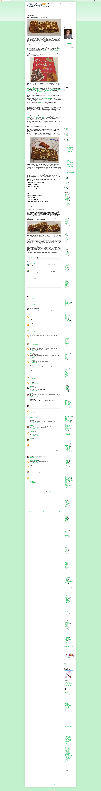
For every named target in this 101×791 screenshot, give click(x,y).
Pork (65, 534)
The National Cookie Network (69, 761)
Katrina (31, 404)
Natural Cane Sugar (68, 478)
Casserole (66, 278)
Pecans (66, 515)
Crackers (66, 339)
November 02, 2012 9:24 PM (34, 446)
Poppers (66, 533)
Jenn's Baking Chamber (68, 727)
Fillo (65, 376)
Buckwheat (66, 255)
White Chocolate (67, 635)
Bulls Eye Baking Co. (68, 257)
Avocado (66, 222)
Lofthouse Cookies (67, 447)
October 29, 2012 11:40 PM (34, 344)
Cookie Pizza (67, 326)
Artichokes (66, 220)
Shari (30, 381)
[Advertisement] (46, 10)
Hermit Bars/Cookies (40, 258)
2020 (66, 129)
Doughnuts (66, 361)
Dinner (66, 355)
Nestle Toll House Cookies (68, 479)
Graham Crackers (67, 404)
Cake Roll (66, 269)
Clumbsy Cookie (67, 710)
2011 (66, 186)
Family (66, 375)
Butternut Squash (67, 264)
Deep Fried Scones (67, 353)
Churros (66, 304)
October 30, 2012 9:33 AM (33, 350)
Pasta (66, 504)
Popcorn (66, 531)
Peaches (66, 507)
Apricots (66, 219)
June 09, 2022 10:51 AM (33, 493)
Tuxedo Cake (67, 622)
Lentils (66, 444)
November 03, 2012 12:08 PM (34, 457)
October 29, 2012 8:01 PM (33, 331)
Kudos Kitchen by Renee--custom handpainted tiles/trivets (68, 685)
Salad (66, 563)
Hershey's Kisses (67, 421)
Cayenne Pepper (67, 279)
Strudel (66, 596)
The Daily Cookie (41, 102)
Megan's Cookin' (67, 734)
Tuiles (66, 620)
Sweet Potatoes (67, 602)
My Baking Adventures (68, 736)
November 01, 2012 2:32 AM (34, 396)
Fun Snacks (66, 390)
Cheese (66, 281)
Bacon (66, 223)
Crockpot (66, 345)
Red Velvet (66, 553)
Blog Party (66, 242)
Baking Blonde (67, 704)
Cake (65, 266)
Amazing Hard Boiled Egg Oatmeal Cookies (44, 90)
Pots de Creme (67, 536)
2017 (66, 133)
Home (44, 511)
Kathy (31, 443)
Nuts (65, 488)
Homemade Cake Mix (68, 422)
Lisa (30, 393)
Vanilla (66, 624)
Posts (66, 89)
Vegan (66, 625)
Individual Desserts (67, 434)
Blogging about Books (33, 460)
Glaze (66, 400)
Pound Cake (66, 537)
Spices (66, 585)
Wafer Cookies (67, 629)
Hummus (66, 431)
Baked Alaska (47, 99)
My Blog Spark (67, 475)
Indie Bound (44, 117)
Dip (65, 356)
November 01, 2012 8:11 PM (34, 412)
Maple (66, 458)
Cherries (66, 285)
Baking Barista (67, 702)
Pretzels (66, 539)
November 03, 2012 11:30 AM (34, 452)
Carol (31, 323)
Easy (65, 369)
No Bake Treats (67, 484)
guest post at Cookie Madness (45, 98)
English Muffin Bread (68, 373)
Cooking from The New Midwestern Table (68, 331)
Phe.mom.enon (67, 741)
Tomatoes (66, 614)
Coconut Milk (67, 315)
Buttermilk (66, 263)
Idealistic (31, 360)
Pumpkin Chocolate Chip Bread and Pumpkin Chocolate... (69, 145)
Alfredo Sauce (67, 200)
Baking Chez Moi (67, 226)
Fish (65, 377)
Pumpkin (66, 544)
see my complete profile (68, 43)
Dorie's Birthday (67, 360)
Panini (66, 502)
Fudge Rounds (67, 389)
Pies (65, 522)
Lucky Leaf (66, 449)
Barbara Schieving (33, 269)
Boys (65, 247)
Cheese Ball (66, 282)
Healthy (66, 419)
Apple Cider (66, 216)
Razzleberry (66, 552)
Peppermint (66, 518)
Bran (65, 248)
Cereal (66, 280)
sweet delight (32, 334)
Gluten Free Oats (67, 403)
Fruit (65, 385)
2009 (66, 188)
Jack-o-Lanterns (67, 435)
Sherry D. (31, 347)
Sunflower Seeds (67, 600)
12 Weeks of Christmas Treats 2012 (68, 196)
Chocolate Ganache (68, 302)
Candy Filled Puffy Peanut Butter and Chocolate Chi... (69, 149)
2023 (66, 128)
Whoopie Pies (67, 637)
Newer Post (29, 511)
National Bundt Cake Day (68, 477)
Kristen (31, 438)
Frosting (66, 384)
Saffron (66, 562)
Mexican (66, 464)
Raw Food (66, 550)
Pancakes (66, 501)
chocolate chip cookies (68, 297)
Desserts (66, 354)
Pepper (66, 517)
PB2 (65, 506)
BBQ (65, 233)
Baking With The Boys (68, 705)
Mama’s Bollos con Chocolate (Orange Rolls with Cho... (70, 173)
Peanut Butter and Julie (68, 740)
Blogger (54, 784)
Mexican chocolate (67, 465)
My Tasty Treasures (68, 737)
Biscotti (66, 237)
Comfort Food (67, 318)
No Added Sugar (67, 483)
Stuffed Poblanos (67, 597)
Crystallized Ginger (67, 346)
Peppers (66, 519)
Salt (65, 566)
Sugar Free (66, 599)
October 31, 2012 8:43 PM (33, 390)
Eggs (65, 371)
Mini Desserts (67, 468)
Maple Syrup (67, 459)
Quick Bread (66, 546)
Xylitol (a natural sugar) (68, 639)
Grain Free (66, 405)
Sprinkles (66, 589)
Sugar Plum (66, 759)
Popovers (66, 532)
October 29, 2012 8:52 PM (33, 339)
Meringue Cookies (67, 463)
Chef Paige (66, 284)
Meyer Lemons (67, 466)
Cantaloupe (66, 272)
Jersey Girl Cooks (67, 728)
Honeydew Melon (67, 428)
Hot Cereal (66, 430)
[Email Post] (37, 257)
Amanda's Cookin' (67, 695)
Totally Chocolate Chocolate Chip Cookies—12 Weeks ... (70, 157)
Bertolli (66, 235)
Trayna (31, 307)
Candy (66, 270)
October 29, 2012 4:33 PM (33, 292)
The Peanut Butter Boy (68, 762)
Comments (67, 90)
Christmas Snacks (67, 303)
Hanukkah (66, 415)
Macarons (66, 452)
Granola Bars (67, 407)
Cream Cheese (67, 342)
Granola (66, 406)
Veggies (66, 628)
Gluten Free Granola (68, 402)
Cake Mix (66, 268)
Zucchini (66, 642)
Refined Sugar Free (67, 554)
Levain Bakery (36, 89)
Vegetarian (66, 627)
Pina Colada (66, 523)
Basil (65, 232)
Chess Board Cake (67, 287)
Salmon (66, 564)
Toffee (66, 612)
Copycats (40, 89)
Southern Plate (67, 754)
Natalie (31, 386)
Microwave (66, 467)
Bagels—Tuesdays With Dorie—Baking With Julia (70, 154)
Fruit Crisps (66, 386)
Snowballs (66, 583)
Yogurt (66, 640)
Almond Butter (67, 203)
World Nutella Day (67, 638)
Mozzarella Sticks (67, 473)
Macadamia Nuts (67, 450)
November (67, 141)
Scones (66, 570)
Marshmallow (67, 460)
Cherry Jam (66, 286)
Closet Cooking (67, 709)
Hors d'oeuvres (67, 429)
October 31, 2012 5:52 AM (33, 378)
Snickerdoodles (67, 582)
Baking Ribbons (32, 263)
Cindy (31, 470)
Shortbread (66, 575)
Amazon (28, 117)
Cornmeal (66, 338)
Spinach (66, 588)
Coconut (66, 313)
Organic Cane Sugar (68, 498)
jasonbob (31, 476)
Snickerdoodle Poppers (68, 581)
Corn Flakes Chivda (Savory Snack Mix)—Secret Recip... (69, 162)
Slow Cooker (67, 577)
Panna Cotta (67, 503)
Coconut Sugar (67, 317)
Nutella (66, 487)
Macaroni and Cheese (68, 451)
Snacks (66, 580)
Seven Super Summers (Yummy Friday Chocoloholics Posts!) (68, 748)
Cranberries (66, 341)
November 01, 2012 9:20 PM (34, 417)
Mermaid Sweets (67, 735)
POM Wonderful (67, 529)
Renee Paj (31, 425)
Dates (66, 352)
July (66, 177)
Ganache (66, 391)
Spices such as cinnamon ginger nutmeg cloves (50, 258)
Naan (65, 476)
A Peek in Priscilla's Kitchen (69, 694)
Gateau (66, 392)
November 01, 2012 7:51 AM (34, 401)
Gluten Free (66, 401)
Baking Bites (66, 703)
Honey (66, 427)
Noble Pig (66, 738)
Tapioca (66, 604)
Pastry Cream (67, 505)
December (67, 140)
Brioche (66, 250)
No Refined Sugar (67, 485)
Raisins (66, 548)
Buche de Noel (67, 254)
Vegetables (66, 626)
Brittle (66, 251)
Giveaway (36, 258)
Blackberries (66, 240)
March (67, 182)
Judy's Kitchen (67, 729)
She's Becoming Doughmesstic (67, 750)
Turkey (66, 621)
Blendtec (66, 241)
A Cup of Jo (66, 693)
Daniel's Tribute (67, 351)
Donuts (66, 359)
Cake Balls (66, 267)
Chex (65, 288)
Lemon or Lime (67, 443)
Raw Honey (66, 551)
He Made (66, 418)
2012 (66, 139)
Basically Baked (67, 706)
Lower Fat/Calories (67, 448)
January (67, 184)
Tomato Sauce (67, 613)
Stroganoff (66, 595)
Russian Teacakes (67, 560)
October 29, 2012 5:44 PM (33, 298)
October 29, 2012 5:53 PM (33, 304)
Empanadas (66, 372)
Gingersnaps (67, 398)
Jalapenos (66, 436)
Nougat (66, 486)
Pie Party (66, 521)
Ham (65, 414)
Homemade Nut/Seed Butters (69, 423)
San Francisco (67, 568)
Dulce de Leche (67, 368)
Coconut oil (66, 316)
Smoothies (66, 578)
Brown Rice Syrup (67, 252)
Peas (65, 514)
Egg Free (66, 370)
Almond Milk (67, 205)
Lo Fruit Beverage (67, 446)
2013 (66, 138)
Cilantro (66, 306)
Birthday (66, 236)
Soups (66, 584)
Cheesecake (66, 283)
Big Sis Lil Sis (67, 707)
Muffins (66, 474)
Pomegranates (67, 530)
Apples (66, 217)
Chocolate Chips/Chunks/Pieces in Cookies (68, 301)
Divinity (66, 357)
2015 (66, 135)
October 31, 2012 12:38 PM (34, 383)
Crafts (66, 340)
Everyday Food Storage (68, 683)
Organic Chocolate (67, 499)
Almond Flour (67, 204)
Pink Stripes (66, 743)
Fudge (66, 388)
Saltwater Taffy (67, 567)
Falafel (66, 374)
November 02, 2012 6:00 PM (34, 435)
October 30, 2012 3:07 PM (33, 362)
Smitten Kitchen (67, 752)
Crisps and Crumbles (68, 344)
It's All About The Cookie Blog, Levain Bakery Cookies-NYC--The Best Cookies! (69, 726)
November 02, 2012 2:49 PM (34, 428)
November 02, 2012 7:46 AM (34, 422)
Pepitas (66, 516)
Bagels (66, 224)
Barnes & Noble (35, 117)
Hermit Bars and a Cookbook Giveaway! (69, 147)
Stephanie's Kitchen (68, 757)
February (67, 183)
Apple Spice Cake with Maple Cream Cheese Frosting (69, 160)
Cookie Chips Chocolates (68, 321)
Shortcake (66, 576)
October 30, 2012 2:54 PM (33, 357)
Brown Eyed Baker (67, 708)
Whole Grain (67, 636)
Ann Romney (67, 211)
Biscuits (66, 238)
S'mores (66, 561)
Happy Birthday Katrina (68, 416)
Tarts (65, 605)
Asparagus (66, 221)
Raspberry (66, 549)
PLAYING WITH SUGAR (68, 744)
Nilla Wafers (66, 482)
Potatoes (66, 535)
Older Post (59, 511)
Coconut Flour (67, 314)
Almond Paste (67, 206)
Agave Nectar (67, 199)
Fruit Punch (66, 387)
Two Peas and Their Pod (68, 768)
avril (30, 465)
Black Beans (66, 239)
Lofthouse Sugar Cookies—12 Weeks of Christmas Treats (69, 152)
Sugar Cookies (67, 598)
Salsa (66, 565)
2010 (66, 187)
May (66, 179)
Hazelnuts (66, 417)
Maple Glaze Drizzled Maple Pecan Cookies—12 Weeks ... (70, 167)
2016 (66, 134)
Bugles (66, 256)
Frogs (66, 383)
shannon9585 (32, 431)
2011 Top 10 (67, 197)
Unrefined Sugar (67, 623)
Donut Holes (67, 358)
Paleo (66, 500)
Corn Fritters (67, 336)
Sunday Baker (67, 760)
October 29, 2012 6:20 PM (33, 312)
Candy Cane (66, 271)
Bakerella (66, 701)
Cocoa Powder (67, 312)
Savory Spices (67, 569)
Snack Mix (66, 579)
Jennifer (31, 353)
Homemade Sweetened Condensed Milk (68, 426)
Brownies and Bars (32, 258)
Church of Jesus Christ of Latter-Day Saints (68, 682)
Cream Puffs (67, 343)
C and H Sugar (67, 265)
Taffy (65, 603)
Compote (66, 319)
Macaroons (66, 453)
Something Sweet (67, 753)
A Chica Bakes (67, 690)
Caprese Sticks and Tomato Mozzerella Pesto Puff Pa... (69, 170)
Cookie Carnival (67, 320)
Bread (66, 249)
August (67, 176)
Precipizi (66, 538)
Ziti (65, 641)
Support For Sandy (67, 601)
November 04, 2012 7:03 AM (34, 462)
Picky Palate (66, 742)
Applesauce (66, 218)
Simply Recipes (67, 751)
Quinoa (66, 547)
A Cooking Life (67, 198)
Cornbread (66, 337)
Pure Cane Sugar (67, 545)
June (66, 178)
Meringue (66, 462)
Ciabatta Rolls (67, 305)
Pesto (66, 520)
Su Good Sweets (67, 758)
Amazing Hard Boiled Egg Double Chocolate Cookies (37, 91)
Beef (65, 234)
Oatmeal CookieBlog (68, 739)
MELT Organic (67, 461)
